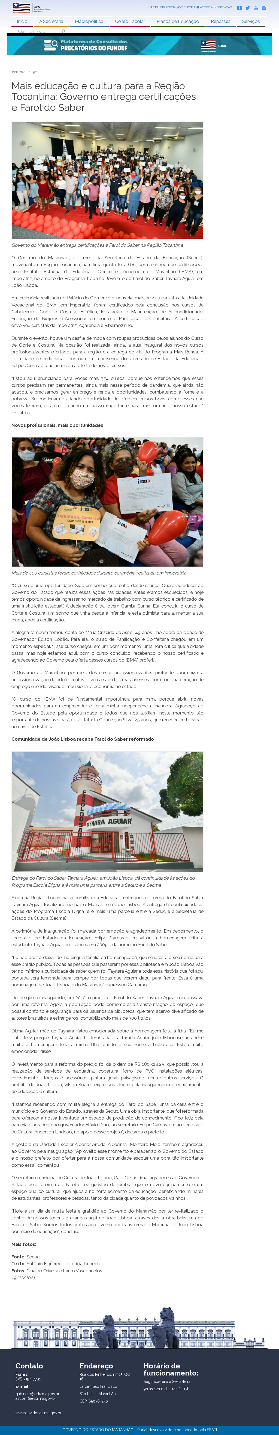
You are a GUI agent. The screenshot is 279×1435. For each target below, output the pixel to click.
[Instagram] (262, 7)
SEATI (212, 1430)
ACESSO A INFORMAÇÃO (215, 7)
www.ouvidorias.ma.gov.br (39, 1413)
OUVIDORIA (187, 7)
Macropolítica (89, 21)
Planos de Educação (178, 21)
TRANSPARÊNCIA (164, 7)
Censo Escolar (130, 21)
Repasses (221, 21)
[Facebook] (238, 7)
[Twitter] (246, 7)
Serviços (251, 21)
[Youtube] (254, 7)
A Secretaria (51, 21)
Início (22, 21)
